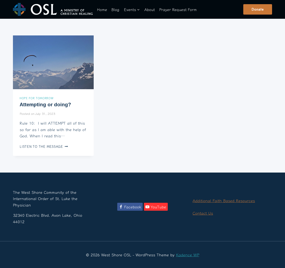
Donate (258, 9)
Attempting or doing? (45, 104)
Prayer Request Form (178, 9)
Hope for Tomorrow (36, 98)
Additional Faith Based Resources (224, 200)
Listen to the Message (44, 146)
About (149, 9)
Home (102, 9)
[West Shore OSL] (53, 9)
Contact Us (203, 213)
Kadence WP (187, 254)
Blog (115, 9)
